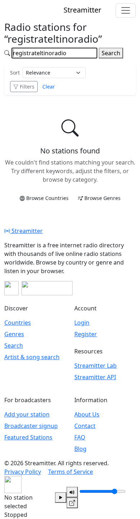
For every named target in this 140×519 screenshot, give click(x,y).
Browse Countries (47, 198)
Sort (15, 72)
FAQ (79, 437)
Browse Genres (102, 198)
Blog (80, 449)
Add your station (27, 414)
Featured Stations (28, 437)
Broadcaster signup (31, 426)
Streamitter (26, 231)
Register (85, 334)
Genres (14, 334)
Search (111, 53)
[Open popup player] (72, 502)
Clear (48, 86)
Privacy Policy (22, 472)
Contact (84, 426)
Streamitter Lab (95, 366)
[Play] (60, 497)
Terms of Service (70, 472)
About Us (86, 414)
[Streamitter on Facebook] (11, 288)
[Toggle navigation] (126, 10)
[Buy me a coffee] (47, 288)
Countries (17, 323)
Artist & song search (32, 357)
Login (81, 323)
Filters (27, 86)
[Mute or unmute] (72, 492)
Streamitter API (95, 377)
